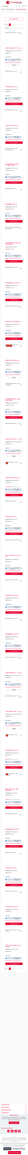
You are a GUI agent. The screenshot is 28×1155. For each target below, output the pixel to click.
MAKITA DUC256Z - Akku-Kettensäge (12, 789)
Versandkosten (23, 1137)
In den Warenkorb (14, 103)
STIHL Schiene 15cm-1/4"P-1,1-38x (13, 556)
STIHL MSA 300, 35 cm (11, 86)
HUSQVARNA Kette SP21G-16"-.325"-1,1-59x (12, 165)
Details (14, 65)
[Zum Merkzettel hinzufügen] (20, 33)
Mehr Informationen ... (19, 1145)
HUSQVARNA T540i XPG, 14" (12, 282)
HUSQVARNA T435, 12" (11, 204)
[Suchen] (16, 6)
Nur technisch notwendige (19, 1148)
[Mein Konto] (22, 6)
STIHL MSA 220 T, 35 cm (11, 750)
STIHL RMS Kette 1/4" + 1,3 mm (13, 672)
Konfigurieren (7, 1148)
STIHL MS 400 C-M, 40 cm (12, 477)
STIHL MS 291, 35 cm (10, 516)
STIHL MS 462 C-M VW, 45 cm (13, 321)
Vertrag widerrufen (14, 1122)
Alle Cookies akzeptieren (14, 1152)
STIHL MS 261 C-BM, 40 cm (12, 360)
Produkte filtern (14, 18)
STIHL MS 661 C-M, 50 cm (12, 595)
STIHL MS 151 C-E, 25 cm (11, 906)
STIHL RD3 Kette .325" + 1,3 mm (13, 439)
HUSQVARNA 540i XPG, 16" (12, 829)
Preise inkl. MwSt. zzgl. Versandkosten (13, 62)
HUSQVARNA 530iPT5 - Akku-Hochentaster (13, 399)
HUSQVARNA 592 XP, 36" (11, 634)
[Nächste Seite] (20, 25)
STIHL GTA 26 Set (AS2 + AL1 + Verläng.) (13, 946)
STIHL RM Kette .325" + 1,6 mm (13, 711)
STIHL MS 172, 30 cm (10, 868)
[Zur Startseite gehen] (14, 2)
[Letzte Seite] (22, 25)
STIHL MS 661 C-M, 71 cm (12, 125)
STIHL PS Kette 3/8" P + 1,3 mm (13, 48)
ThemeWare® (14, 1141)
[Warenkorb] (25, 6)
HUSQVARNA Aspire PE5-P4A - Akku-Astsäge (13, 243)
